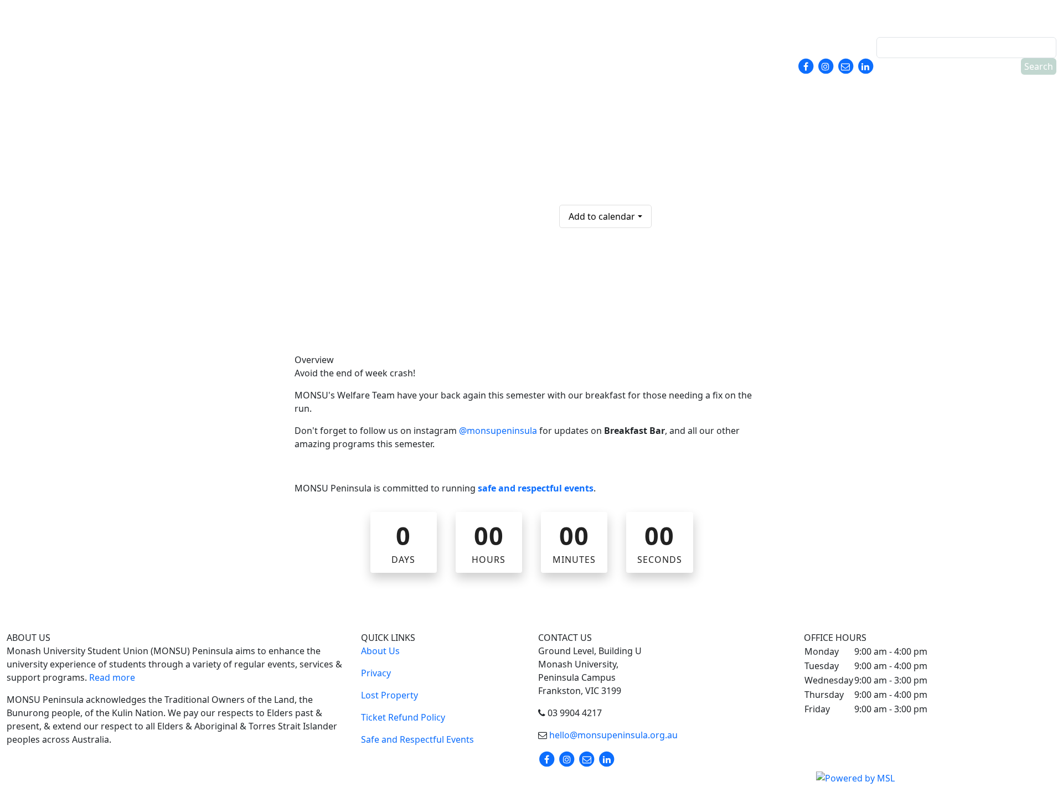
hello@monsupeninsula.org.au (612, 735)
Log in (1035, 15)
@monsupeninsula (498, 430)
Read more (112, 677)
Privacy (376, 673)
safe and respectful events (536, 488)
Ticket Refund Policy (403, 717)
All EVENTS (580, 148)
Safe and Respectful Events (417, 739)
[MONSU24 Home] (81, 44)
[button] (967, 13)
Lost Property (389, 695)
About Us (380, 651)
